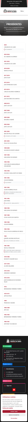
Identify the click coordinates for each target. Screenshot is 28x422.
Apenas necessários (14, 415)
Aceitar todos (14, 411)
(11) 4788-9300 (9, 372)
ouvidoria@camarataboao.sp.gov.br (14, 376)
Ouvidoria (17, 3)
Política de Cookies (14, 5)
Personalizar (14, 418)
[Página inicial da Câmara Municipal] (14, 342)
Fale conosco (12, 3)
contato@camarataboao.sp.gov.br (14, 374)
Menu (22, 11)
